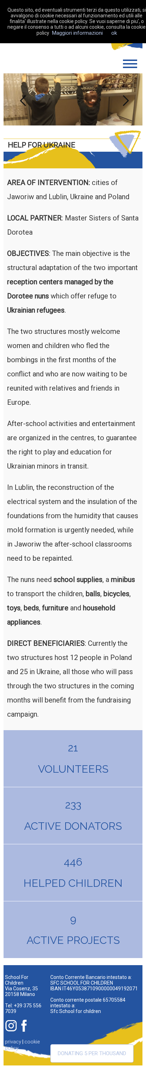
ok (114, 33)
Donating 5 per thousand (92, 1053)
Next (125, 99)
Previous (21, 99)
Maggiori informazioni (77, 33)
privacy (13, 1042)
